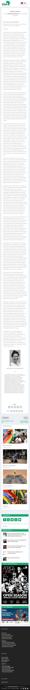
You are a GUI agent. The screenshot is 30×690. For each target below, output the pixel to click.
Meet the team (4, 661)
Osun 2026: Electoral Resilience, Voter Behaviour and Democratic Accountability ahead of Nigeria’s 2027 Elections (16, 535)
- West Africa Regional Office (7, 672)
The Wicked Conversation (6, 637)
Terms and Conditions (15, 688)
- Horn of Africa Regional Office (8, 667)
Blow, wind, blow (7, 445)
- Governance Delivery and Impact (8, 642)
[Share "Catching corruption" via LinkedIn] (15, 407)
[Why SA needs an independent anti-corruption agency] (5, 553)
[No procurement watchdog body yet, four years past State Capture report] (5, 547)
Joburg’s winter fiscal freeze (13, 558)
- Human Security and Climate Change (9, 645)
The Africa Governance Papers (7, 636)
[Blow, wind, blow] (15, 436)
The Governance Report (6, 634)
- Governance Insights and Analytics (8, 644)
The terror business (8, 486)
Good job (5, 506)
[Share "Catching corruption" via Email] (20, 407)
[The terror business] (15, 476)
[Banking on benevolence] (15, 456)
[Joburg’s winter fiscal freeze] (5, 559)
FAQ (9, 688)
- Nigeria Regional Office (6, 669)
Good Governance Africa (13, 686)
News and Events (5, 659)
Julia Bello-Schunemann (13, 14)
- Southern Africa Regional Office (8, 670)
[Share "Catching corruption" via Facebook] (9, 407)
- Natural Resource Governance (7, 646)
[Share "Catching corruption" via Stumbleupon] (17, 407)
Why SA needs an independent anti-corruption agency (15, 552)
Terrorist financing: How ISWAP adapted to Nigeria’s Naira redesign (16, 540)
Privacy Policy (4, 688)
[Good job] (15, 497)
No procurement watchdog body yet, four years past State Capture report (16, 546)
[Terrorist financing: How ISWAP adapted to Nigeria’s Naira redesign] (5, 541)
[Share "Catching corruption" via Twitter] (12, 407)
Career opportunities (5, 660)
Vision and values (5, 657)
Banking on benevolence (9, 466)
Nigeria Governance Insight (7, 638)
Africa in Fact (4, 633)
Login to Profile (4, 682)
